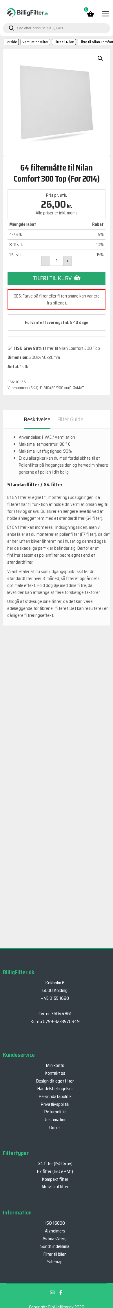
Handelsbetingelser (55, 1088)
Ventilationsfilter (35, 42)
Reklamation (55, 1119)
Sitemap (55, 1261)
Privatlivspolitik (55, 1104)
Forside (11, 42)
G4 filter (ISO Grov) (55, 1163)
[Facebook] (61, 1292)
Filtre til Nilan (64, 42)
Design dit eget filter (55, 1081)
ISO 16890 (55, 1223)
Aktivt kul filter (55, 1186)
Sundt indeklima (55, 1246)
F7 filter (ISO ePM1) (55, 1171)
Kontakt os (55, 1073)
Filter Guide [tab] (70, 419)
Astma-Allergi (55, 1238)
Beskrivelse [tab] (37, 419)
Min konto (55, 1065)
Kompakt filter (55, 1179)
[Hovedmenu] (105, 14)
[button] (100, 58)
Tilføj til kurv (52, 278)
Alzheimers (55, 1230)
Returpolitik (55, 1111)
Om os (55, 1127)
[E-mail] (52, 1292)
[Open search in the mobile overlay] (56, 28)
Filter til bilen (55, 1254)
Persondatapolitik (55, 1096)
